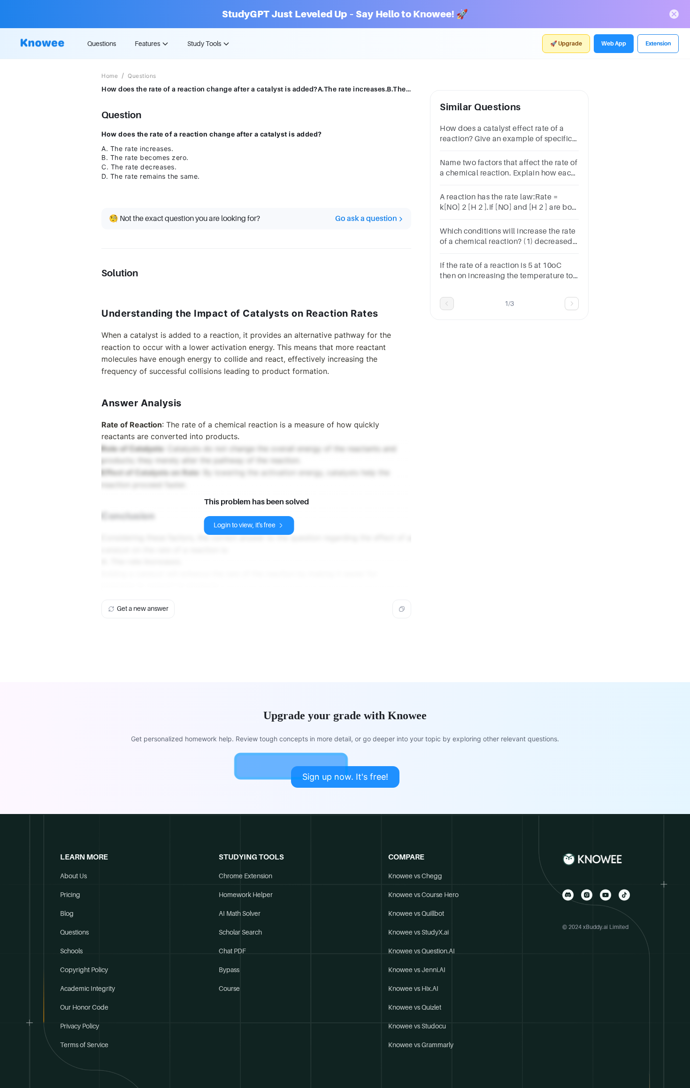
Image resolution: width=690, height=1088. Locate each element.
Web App (613, 43)
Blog (67, 913)
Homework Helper (246, 894)
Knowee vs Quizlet (414, 1007)
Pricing (70, 894)
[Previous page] (447, 303)
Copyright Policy (84, 970)
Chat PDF (232, 951)
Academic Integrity (87, 988)
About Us (73, 876)
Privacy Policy (79, 1026)
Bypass (229, 970)
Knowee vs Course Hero (423, 894)
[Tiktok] (624, 895)
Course (229, 988)
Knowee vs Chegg (415, 876)
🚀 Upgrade (566, 43)
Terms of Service (84, 1045)
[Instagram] (586, 895)
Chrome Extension (245, 876)
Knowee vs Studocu (417, 1026)
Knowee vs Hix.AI (413, 988)
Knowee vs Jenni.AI (416, 970)
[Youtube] (605, 895)
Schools (71, 951)
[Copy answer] (401, 609)
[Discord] (568, 895)
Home (109, 76)
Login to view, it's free (245, 525)
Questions (101, 43)
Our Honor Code (84, 1007)
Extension (658, 43)
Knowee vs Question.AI (421, 951)
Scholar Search (240, 932)
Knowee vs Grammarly (420, 1045)
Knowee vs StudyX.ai (418, 932)
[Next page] (572, 303)
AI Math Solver (240, 913)
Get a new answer (143, 608)
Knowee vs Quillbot (416, 913)
